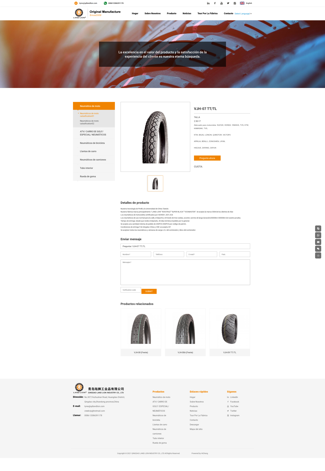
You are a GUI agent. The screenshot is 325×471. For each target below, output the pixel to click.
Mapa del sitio (196, 429)
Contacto (228, 13)
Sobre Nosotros (153, 13)
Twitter (233, 410)
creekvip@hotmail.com (94, 410)
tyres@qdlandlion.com (94, 406)
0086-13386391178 (93, 415)
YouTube (234, 406)
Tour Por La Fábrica (208, 13)
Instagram (234, 415)
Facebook (234, 401)
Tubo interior (158, 438)
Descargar (194, 424)
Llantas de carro (160, 424)
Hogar (135, 13)
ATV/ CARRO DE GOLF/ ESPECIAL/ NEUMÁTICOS (161, 406)
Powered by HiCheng (200, 453)
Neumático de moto (161, 397)
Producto (171, 13)
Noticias (187, 13)
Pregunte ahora (207, 158)
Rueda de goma (160, 442)
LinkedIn (234, 397)
